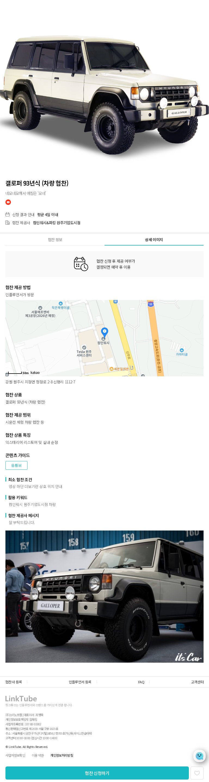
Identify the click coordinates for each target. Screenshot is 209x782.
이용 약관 (38, 755)
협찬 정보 (55, 239)
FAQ (141, 681)
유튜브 (16, 465)
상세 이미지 (154, 239)
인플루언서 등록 (80, 681)
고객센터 (197, 681)
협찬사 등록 (13, 681)
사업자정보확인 (15, 755)
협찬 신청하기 (97, 773)
